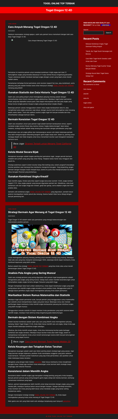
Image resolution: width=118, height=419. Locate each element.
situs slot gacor (88, 107)
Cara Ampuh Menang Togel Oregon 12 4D (32, 26)
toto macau (87, 89)
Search (85, 30)
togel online (87, 103)
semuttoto (66, 401)
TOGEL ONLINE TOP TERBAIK (40, 192)
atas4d (85, 94)
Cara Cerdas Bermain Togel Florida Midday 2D (48, 341)
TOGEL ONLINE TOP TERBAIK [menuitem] (63, 85)
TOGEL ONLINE (12, 23)
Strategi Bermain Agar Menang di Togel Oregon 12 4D (39, 212)
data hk (86, 98)
